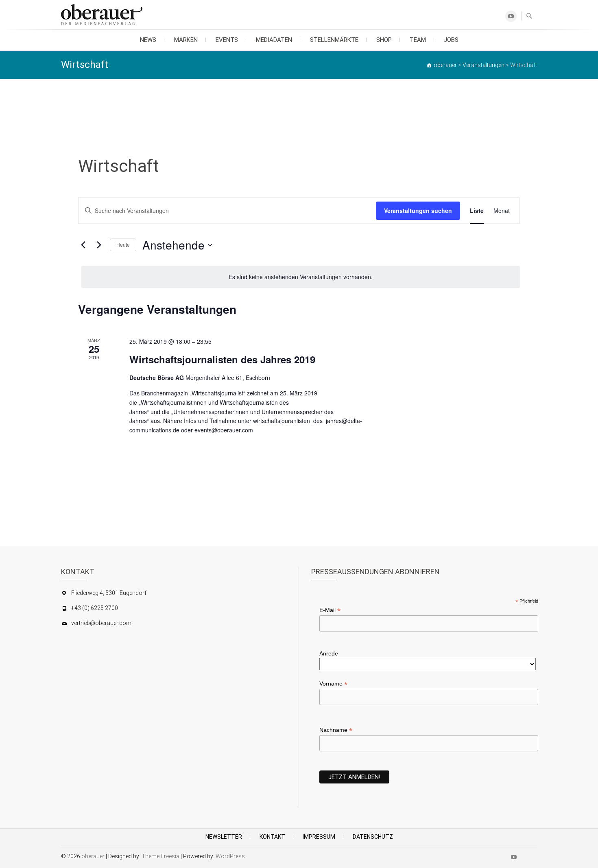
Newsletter (223, 836)
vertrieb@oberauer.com (101, 623)
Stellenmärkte (334, 39)
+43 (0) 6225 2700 (94, 608)
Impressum (319, 836)
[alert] (300, 277)
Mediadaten (274, 39)
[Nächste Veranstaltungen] (99, 245)
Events (227, 39)
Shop (384, 39)
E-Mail (329, 610)
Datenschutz (373, 836)
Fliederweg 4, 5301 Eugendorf (108, 593)
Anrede (328, 653)
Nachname (335, 730)
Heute (123, 244)
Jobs (451, 39)
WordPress (230, 856)
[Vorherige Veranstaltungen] (83, 245)
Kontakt (272, 836)
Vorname (333, 684)
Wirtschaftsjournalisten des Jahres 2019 (222, 359)
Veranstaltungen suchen (418, 210)
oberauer (93, 856)
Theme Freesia (160, 856)
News (148, 39)
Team (418, 39)
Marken (186, 39)
